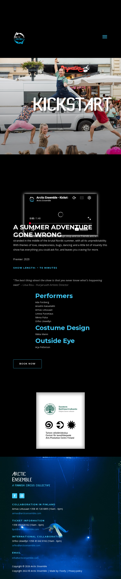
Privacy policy (75, 570)
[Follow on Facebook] (14, 495)
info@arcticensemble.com (25, 557)
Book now (27, 363)
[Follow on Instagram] (21, 495)
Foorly (62, 570)
